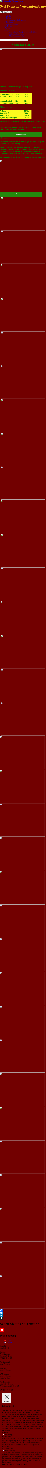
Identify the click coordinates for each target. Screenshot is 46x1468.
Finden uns (8, 26)
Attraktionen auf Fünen (17, 36)
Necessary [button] (5, 1432)
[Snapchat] (23, 1318)
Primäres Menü (6, 12)
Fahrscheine (8, 22)
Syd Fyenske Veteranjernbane (23, 6)
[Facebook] (23, 1310)
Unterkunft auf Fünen (16, 34)
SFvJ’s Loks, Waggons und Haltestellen (23, 32)
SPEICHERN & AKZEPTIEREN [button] (14, 1465)
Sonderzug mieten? (11, 24)
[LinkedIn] (23, 1315)
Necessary (8, 1435)
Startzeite (7, 16)
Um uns (7, 28)
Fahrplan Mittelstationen (17, 20)
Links (6, 30)
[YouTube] (23, 1330)
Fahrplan (7, 18)
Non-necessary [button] (7, 1448)
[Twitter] (23, 1313)
